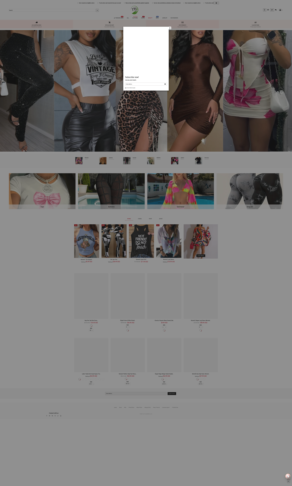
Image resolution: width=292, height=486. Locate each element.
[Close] (170, 28)
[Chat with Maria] (287, 476)
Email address (129, 84)
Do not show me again (131, 87)
